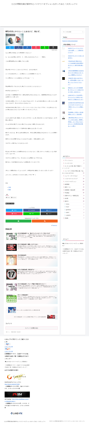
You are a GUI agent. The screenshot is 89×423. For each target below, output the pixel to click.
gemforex (75, 209)
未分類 (74, 198)
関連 (9, 189)
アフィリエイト (74, 160)
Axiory (75, 204)
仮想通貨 (74, 184)
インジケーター (74, 163)
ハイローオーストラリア (74, 178)
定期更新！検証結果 (10, 203)
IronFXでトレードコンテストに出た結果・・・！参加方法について (75, 50)
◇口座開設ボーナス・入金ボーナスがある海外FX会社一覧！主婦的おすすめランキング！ (73, 251)
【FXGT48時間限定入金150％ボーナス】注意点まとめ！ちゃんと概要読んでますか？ (76, 73)
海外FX (74, 201)
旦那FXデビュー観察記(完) (74, 195)
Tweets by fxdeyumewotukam (70, 41)
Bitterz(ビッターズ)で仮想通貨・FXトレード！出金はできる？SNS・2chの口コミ (76, 90)
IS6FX (75, 212)
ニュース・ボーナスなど (74, 176)
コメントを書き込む (31, 328)
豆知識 (74, 218)
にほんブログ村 (9, 346)
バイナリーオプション (74, 181)
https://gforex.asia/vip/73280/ (12, 384)
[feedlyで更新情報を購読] (18, 221)
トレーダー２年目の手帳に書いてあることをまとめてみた (73, 172)
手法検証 (74, 192)
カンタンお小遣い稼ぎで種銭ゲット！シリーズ (73, 167)
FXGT (75, 207)
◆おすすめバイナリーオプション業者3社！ (72, 244)
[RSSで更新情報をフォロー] (45, 221)
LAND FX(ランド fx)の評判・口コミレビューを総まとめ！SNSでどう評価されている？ (75, 97)
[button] (83, 32)
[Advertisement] (44, 17)
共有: (9, 187)
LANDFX (75, 215)
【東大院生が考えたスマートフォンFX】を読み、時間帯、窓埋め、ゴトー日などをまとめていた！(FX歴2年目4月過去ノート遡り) (76, 122)
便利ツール (74, 187)
